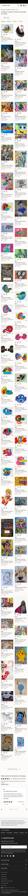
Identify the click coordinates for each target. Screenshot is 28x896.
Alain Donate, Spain (19, 96)
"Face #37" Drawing (19, 449)
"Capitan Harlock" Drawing (21, 618)
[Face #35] (7, 432)
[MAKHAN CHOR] (21, 716)
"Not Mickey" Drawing (20, 559)
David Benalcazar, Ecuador (20, 194)
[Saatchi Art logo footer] (7, 838)
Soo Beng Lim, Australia (6, 512)
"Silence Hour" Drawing (20, 42)
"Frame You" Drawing (6, 727)
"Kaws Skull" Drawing (20, 538)
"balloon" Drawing (19, 700)
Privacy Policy (24, 891)
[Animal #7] (21, 481)
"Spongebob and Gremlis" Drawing (9, 95)
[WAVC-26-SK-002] (21, 183)
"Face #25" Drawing (19, 366)
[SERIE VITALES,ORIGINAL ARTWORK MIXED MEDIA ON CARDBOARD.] (21, 85)
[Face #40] (21, 295)
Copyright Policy (4, 878)
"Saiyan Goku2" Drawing (7, 511)
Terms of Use (3, 851)
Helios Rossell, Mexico (5, 613)
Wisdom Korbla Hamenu (19, 44)
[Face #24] (7, 349)
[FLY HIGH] (7, 107)
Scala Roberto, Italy (5, 68)
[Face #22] (7, 329)
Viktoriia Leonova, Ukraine (20, 701)
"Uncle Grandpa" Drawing (21, 587)
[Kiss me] (7, 53)
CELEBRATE (7, 278)
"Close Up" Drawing (19, 144)
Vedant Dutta (3, 117)
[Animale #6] (21, 253)
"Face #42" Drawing (19, 325)
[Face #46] (7, 288)
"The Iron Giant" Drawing (7, 165)
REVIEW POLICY (5, 784)
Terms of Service (4, 872)
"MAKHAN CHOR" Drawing (21, 728)
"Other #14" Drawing (19, 283)
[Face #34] (21, 419)
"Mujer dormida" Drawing (7, 653)
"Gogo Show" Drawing (6, 611)
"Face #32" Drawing (5, 420)
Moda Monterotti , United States (7, 728)
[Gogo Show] (7, 602)
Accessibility (3, 885)
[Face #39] (7, 28)
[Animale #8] (21, 232)
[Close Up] (21, 131)
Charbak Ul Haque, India (20, 752)
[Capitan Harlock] (21, 605)
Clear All (3, 21)
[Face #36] (7, 207)
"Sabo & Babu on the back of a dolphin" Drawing (12, 237)
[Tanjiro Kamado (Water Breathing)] (21, 742)
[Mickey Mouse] (7, 548)
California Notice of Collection (6, 881)
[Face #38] (7, 451)
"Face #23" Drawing (19, 345)
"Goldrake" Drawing (19, 71)
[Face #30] (21, 398)
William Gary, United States (20, 117)
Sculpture (16, 832)
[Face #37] (21, 439)
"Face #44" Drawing (6, 481)
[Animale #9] (7, 248)
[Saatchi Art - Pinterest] (10, 856)
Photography (9, 832)
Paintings (3, 832)
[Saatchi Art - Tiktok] (4, 856)
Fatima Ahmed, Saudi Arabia (7, 707)
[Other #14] (21, 274)
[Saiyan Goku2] (7, 497)
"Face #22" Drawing (5, 338)
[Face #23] (21, 336)
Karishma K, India (18, 730)
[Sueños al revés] (21, 630)
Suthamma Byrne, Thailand (6, 238)
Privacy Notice (10, 853)
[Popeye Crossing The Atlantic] (7, 128)
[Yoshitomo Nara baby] (7, 742)
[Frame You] (7, 718)
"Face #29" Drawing (5, 399)
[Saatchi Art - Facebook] (7, 856)
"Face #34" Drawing (19, 428)
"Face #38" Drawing (5, 460)
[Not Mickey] (21, 550)
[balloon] (21, 686)
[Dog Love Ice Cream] (7, 577)
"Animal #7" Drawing (19, 490)
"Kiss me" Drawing (5, 66)
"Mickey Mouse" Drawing (7, 561)
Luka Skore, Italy (18, 619)
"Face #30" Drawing (19, 408)
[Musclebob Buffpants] (21, 107)
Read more (5, 798)
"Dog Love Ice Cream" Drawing (8, 591)
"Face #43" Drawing (19, 470)
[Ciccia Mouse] (7, 670)
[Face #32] (7, 411)
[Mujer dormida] (7, 644)
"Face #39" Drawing (5, 38)
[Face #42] (21, 316)
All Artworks (3, 9)
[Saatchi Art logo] (5, 5)
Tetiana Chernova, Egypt (6, 196)
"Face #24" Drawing (5, 358)
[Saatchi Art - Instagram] (1, 856)
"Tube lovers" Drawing (6, 632)
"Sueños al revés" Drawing (21, 639)
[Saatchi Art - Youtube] (13, 856)
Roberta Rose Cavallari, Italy (7, 685)
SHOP (7, 531)
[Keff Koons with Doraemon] (21, 501)
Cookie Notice (4, 876)
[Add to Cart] (6, 34)
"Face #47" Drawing (19, 387)
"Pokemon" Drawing (19, 669)
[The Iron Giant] (7, 153)
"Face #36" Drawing (5, 216)
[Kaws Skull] (21, 525)
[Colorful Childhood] (7, 181)
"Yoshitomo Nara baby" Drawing (8, 756)
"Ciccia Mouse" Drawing (6, 684)
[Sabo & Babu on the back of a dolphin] (7, 227)
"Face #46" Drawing (5, 297)
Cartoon (13, 9)
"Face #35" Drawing (5, 440)
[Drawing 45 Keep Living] (21, 159)
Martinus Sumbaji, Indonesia (20, 539)
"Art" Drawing (4, 705)
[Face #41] (7, 309)
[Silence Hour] (21, 31)
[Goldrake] (21, 58)
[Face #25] (21, 357)
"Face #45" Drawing (5, 379)
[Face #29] (7, 390)
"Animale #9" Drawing (6, 257)
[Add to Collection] (4, 34)
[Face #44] (7, 472)
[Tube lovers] (7, 623)
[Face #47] (21, 377)
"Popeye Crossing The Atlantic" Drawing (10, 137)
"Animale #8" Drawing (20, 241)
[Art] (7, 696)
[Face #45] (7, 370)
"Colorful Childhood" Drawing (8, 194)
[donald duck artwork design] (21, 208)
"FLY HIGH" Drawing (5, 116)
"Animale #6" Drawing (20, 262)
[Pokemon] (21, 655)
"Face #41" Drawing (5, 318)
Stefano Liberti (18, 222)
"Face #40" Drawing (19, 305)
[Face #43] (21, 460)
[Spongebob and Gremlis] (7, 82)
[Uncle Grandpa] (21, 574)
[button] (1, 809)
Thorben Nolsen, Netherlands (7, 39)
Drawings (9, 9)
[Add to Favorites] (1, 34)
